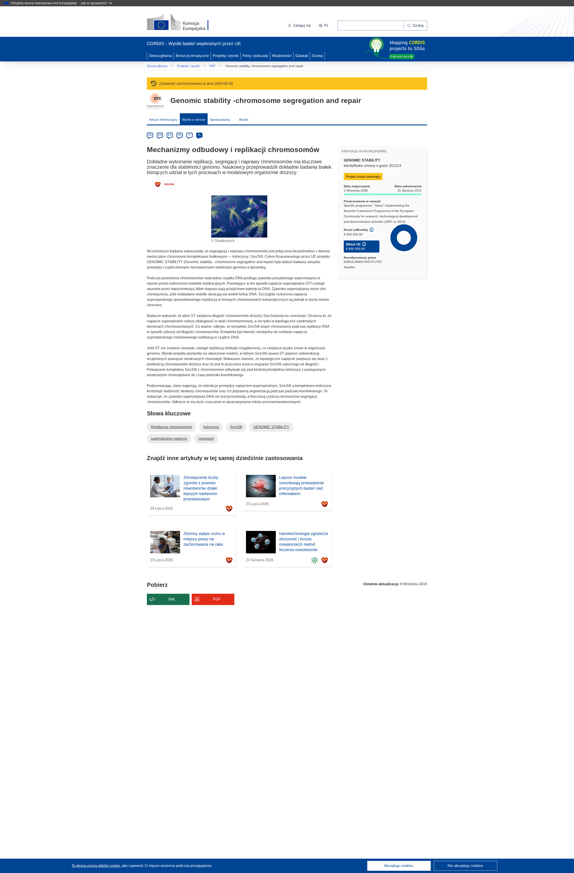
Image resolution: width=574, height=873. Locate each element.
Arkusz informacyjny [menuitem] (163, 119)
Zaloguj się (302, 25)
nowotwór (206, 439)
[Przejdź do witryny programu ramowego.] (155, 100)
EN (160, 135)
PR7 (212, 66)
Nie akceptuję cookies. (466, 866)
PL (199, 135)
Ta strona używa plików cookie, (97, 866)
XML (172, 599)
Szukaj (317, 56)
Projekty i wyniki (226, 56)
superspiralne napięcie (169, 439)
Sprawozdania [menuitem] (220, 119)
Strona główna (160, 56)
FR (179, 135)
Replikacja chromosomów (171, 427)
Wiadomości (282, 56)
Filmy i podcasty (255, 56)
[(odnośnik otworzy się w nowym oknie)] (183, 22)
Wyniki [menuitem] (243, 119)
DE (150, 135)
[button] (323, 26)
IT (189, 135)
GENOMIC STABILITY (271, 427)
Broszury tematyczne (192, 56)
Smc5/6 (236, 427)
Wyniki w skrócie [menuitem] (193, 119)
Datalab (302, 56)
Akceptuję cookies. (399, 866)
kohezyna (211, 427)
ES (170, 135)
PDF (216, 599)
